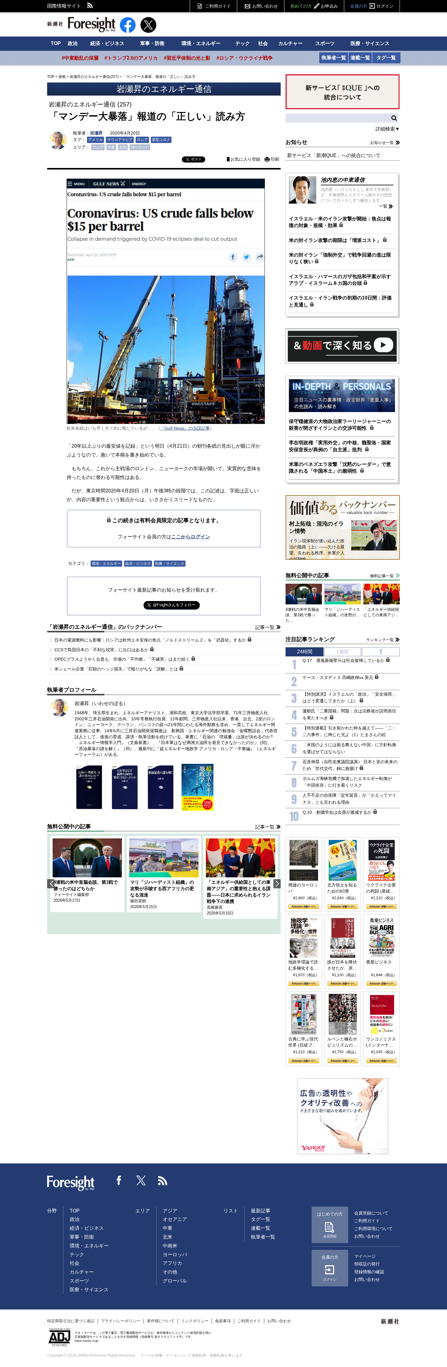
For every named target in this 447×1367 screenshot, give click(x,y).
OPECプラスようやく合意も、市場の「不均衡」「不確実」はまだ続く (122, 659)
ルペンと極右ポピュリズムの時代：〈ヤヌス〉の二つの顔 (342, 1042)
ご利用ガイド (218, 6)
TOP (56, 43)
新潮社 (390, 1322)
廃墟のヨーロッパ (303, 888)
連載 (62, 77)
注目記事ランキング (310, 639)
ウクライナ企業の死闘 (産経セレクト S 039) (381, 888)
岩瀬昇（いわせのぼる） (101, 703)
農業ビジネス (379, 962)
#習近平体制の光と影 (187, 58)
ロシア (142, 140)
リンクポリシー (195, 1321)
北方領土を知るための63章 (342, 888)
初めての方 (314, 6)
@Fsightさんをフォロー (174, 605)
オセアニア (175, 1219)
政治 (73, 43)
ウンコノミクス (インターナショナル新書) (381, 1042)
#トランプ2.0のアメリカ (131, 58)
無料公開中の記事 (69, 826)
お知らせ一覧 (382, 142)
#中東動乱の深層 (80, 58)
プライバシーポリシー (120, 1321)
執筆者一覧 (334, 57)
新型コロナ (161, 140)
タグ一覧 (386, 57)
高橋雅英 (215, 907)
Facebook (119, 1180)
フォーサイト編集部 (71, 894)
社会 (263, 43)
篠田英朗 (138, 901)
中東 (111, 147)
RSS (90, 6)
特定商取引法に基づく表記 (71, 1321)
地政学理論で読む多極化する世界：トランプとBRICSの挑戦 (303, 965)
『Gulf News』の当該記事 (185, 428)
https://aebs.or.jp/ (86, 1340)
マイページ (365, 1256)
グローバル (175, 1280)
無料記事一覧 (382, 576)
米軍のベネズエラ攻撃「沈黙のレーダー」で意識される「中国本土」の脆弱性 (340, 468)
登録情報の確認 (369, 1271)
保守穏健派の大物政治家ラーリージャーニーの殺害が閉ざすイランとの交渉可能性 (340, 425)
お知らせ (296, 142)
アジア (97, 147)
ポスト (196, 159)
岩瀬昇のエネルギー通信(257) (94, 77)
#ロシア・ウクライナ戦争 (245, 58)
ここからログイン (190, 536)
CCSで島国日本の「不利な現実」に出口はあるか (102, 649)
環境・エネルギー (201, 43)
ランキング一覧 (380, 640)
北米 (122, 147)
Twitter (141, 1180)
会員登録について (371, 1213)
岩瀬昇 (96, 133)
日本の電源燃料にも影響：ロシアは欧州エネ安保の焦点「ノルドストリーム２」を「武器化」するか (150, 640)
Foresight (71, 1183)
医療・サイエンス (370, 43)
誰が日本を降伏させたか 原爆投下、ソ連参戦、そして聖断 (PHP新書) (342, 965)
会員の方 (371, 6)
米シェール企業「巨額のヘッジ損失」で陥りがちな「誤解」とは (116, 668)
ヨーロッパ (140, 147)
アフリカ (172, 1263)
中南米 (170, 1245)
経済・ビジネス (107, 43)
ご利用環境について (373, 1228)
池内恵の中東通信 (343, 180)
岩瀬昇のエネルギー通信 (164, 89)
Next (277, 883)
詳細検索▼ (388, 128)
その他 (170, 1271)
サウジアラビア (120, 140)
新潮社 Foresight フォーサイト (81, 24)
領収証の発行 (367, 1263)
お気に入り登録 (245, 159)
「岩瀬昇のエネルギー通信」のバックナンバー (104, 627)
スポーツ (325, 43)
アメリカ (95, 140)
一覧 (383, 206)
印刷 (275, 159)
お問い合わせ (265, 6)
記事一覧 (265, 627)
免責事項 (223, 1321)
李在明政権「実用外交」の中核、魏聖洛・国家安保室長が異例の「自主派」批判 (340, 446)
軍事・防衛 (152, 43)
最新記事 (260, 1210)
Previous (50, 883)
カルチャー (290, 43)
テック (242, 43)
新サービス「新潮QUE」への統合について (333, 155)
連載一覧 (360, 57)
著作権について (161, 1321)
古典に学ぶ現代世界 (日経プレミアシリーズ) (303, 1042)
